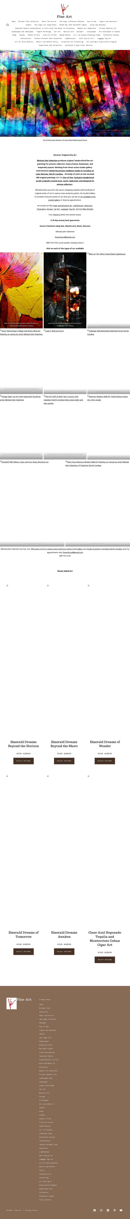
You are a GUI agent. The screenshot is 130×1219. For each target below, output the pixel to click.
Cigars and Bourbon (107, 21)
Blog (14, 35)
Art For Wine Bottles (24, 42)
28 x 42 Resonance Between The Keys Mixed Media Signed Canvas (65, 140)
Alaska (22, 35)
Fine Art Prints (50, 35)
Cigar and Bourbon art (62, 205)
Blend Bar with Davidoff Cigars (73, 25)
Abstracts (88, 205)
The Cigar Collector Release (71, 21)
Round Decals (65, 35)
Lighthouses (70, 38)
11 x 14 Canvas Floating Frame (87, 35)
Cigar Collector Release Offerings (32, 544)
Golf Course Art (86, 38)
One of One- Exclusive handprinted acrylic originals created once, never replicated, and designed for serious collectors (65, 181)
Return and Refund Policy (47, 42)
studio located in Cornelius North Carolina (104, 549)
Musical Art (69, 32)
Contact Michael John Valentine (48, 38)
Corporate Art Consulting (72, 42)
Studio (28, 25)
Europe (79, 32)
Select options (23, 761)
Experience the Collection (50, 45)
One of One (91, 21)
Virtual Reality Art (107, 28)
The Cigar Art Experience (45, 25)
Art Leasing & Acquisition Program (101, 42)
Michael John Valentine (28, 21)
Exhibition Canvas (111, 35)
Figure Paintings (43, 32)
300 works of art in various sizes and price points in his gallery (57, 549)
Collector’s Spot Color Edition (78, 45)
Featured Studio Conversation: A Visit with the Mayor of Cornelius (44, 28)
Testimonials (25, 38)
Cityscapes (91, 32)
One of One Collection (98, 544)
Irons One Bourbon (98, 25)
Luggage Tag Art (104, 38)
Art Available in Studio (109, 32)
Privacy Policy (31, 1210)
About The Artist (49, 21)
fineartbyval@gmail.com (65, 237)
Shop (13, 21)
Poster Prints (34, 35)
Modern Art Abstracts (87, 28)
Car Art (57, 32)
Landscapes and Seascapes (22, 32)
